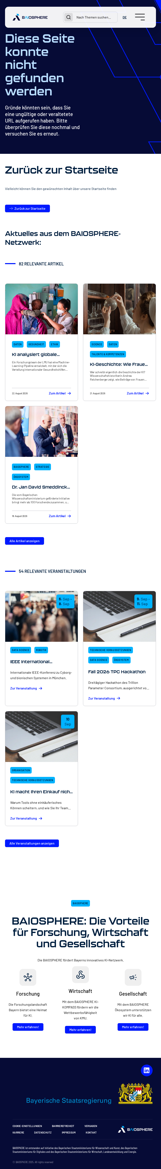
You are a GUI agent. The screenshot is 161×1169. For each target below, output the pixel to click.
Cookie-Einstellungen (27, 1125)
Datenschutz (43, 1132)
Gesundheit (36, 344)
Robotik (41, 649)
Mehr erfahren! (28, 1027)
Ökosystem (21, 476)
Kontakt (91, 1132)
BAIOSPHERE (21, 466)
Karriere (18, 1132)
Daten (18, 344)
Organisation (21, 770)
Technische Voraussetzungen (110, 649)
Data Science (20, 649)
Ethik (54, 344)
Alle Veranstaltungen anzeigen (32, 843)
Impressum (69, 1132)
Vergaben (90, 1125)
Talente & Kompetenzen (108, 354)
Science (97, 344)
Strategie (42, 466)
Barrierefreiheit (63, 1125)
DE (125, 17)
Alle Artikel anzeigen (24, 541)
